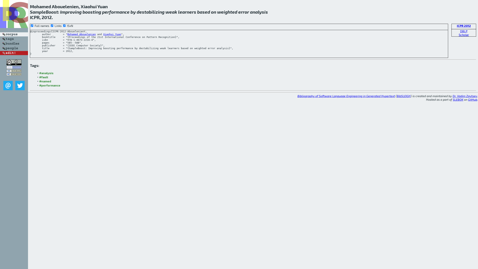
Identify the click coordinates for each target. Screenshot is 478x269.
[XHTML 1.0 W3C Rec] (14, 71)
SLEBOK (458, 99)
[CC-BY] (14, 64)
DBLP (464, 31)
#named (45, 81)
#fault (43, 77)
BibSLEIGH (404, 96)
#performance (49, 85)
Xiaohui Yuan (112, 34)
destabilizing (150, 12)
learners (187, 12)
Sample (38, 12)
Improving (71, 12)
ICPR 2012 (464, 25)
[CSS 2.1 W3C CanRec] (14, 78)
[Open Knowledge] (14, 67)
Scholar (464, 34)
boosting (92, 12)
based (203, 12)
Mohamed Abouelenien (81, 34)
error (243, 12)
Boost (52, 12)
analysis (259, 12)
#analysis (46, 73)
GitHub (472, 99)
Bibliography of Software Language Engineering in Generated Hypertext (346, 96)
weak (171, 12)
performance (116, 12)
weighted (227, 12)
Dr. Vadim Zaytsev (465, 96)
